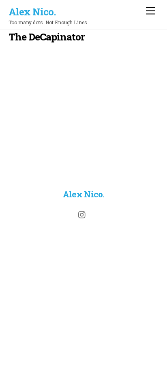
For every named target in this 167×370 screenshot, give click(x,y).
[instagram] (82, 213)
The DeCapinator (47, 36)
